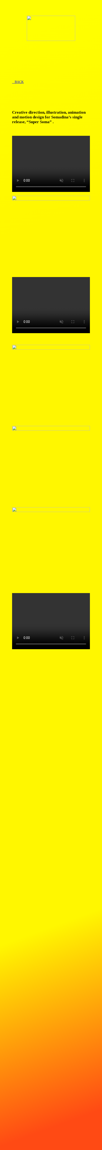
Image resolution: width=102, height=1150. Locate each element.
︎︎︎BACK (18, 82)
